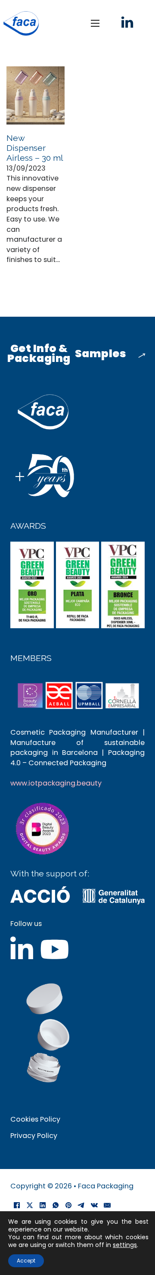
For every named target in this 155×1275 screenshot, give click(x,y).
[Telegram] (81, 1205)
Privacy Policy (33, 1136)
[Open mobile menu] (95, 23)
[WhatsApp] (55, 1205)
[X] (29, 1205)
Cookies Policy (35, 1119)
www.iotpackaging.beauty (56, 783)
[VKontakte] (94, 1205)
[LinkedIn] (42, 1205)
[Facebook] (16, 1205)
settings (125, 1245)
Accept (26, 1260)
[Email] (107, 1205)
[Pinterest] (68, 1205)
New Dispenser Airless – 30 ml (34, 148)
